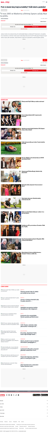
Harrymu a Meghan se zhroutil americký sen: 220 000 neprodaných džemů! (33, 158)
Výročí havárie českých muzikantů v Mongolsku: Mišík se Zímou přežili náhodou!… (33, 239)
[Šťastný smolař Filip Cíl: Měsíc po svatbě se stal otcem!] (11, 106)
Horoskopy (29, 391)
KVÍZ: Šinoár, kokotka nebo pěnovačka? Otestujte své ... (29, 325)
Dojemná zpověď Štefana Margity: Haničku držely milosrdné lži (32, 171)
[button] (36, 395)
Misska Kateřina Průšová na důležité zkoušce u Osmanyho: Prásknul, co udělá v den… (31, 253)
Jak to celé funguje (24, 28)
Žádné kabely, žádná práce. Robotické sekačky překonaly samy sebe (31, 198)
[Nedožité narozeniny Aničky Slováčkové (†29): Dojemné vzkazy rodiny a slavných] (11, 133)
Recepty (41, 391)
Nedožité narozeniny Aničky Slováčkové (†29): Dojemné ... (29, 308)
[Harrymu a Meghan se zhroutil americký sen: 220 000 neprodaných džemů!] (11, 163)
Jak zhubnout (17, 391)
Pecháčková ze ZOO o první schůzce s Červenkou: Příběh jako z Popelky (33, 226)
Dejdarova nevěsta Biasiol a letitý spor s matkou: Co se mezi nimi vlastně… (33, 212)
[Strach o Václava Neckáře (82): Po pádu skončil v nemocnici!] (11, 120)
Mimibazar (23, 339)
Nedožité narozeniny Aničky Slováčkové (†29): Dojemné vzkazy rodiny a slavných (33, 129)
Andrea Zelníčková (4, 18)
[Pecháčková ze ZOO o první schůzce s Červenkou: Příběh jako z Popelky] (11, 230)
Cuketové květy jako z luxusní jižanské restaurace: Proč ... (30, 349)
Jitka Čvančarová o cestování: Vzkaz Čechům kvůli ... (29, 365)
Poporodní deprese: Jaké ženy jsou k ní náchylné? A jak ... (29, 357)
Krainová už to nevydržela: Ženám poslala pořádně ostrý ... (29, 317)
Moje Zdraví (23, 354)
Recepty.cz (23, 323)
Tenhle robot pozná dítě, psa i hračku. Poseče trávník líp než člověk (33, 142)
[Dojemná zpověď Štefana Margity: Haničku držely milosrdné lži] (11, 176)
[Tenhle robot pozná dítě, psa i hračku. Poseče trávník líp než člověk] (11, 148)
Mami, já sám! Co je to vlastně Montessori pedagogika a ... (30, 341)
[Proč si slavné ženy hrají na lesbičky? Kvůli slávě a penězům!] (24, 16)
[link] (6, 395)
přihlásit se (43, 1)
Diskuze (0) (3, 20)
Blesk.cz (22, 289)
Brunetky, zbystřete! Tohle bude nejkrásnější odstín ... (29, 333)
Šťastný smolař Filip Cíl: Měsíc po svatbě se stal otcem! (33, 101)
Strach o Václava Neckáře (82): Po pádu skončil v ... (30, 300)
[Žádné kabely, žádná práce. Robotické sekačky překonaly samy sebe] (11, 203)
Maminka (5, 391)
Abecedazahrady (24, 347)
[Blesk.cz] (2, 395)
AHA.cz (22, 313)
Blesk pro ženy (24, 331)
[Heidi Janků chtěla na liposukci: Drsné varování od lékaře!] (11, 190)
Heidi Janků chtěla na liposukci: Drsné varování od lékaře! (32, 185)
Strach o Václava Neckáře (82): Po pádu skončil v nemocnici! (32, 115)
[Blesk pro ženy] (5, 3)
